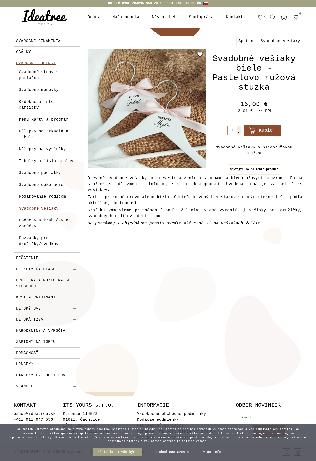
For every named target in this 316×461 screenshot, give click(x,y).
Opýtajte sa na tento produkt (254, 169)
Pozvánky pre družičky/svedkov (39, 241)
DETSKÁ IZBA (29, 319)
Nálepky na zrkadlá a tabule (43, 134)
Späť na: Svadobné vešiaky (269, 41)
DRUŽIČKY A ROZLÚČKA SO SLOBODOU (43, 283)
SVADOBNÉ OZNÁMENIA (38, 41)
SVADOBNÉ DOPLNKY (36, 63)
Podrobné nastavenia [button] (170, 452)
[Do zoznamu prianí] (200, 54)
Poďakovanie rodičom (42, 196)
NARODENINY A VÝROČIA (40, 331)
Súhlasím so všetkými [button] (117, 452)
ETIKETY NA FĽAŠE (36, 269)
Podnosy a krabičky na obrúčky (45, 223)
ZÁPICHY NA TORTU (36, 342)
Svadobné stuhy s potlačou (39, 75)
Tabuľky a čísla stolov (46, 161)
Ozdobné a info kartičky (36, 105)
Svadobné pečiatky (40, 173)
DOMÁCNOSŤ (27, 353)
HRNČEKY (24, 364)
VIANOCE (24, 386)
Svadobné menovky (39, 90)
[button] (284, 17)
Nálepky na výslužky (42, 149)
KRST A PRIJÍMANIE (37, 297)
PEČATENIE (27, 258)
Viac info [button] (212, 452)
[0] (294, 21)
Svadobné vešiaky (39, 208)
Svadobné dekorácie (41, 185)
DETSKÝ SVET (29, 308)
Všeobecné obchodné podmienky (171, 414)
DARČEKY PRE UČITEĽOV (40, 375)
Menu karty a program (43, 119)
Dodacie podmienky (158, 420)
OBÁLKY (23, 52)
